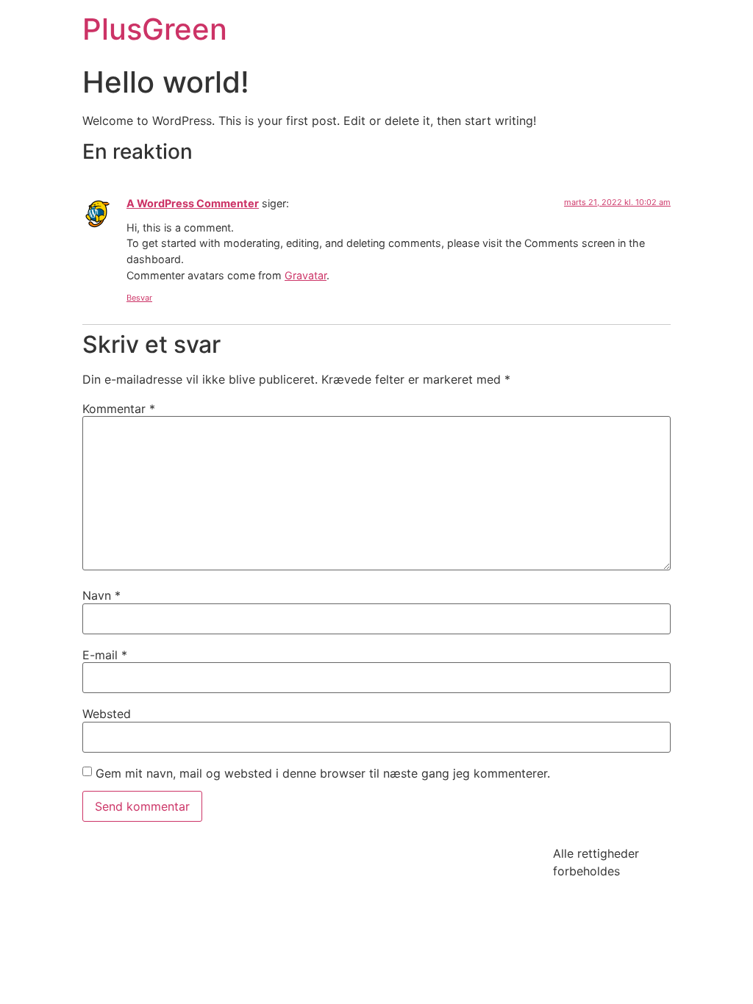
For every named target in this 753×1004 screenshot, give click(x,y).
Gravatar (305, 275)
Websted (106, 714)
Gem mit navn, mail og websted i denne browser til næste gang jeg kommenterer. (323, 773)
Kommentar (118, 409)
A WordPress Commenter (192, 203)
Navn (101, 595)
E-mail (104, 655)
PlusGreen (154, 29)
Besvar (139, 298)
